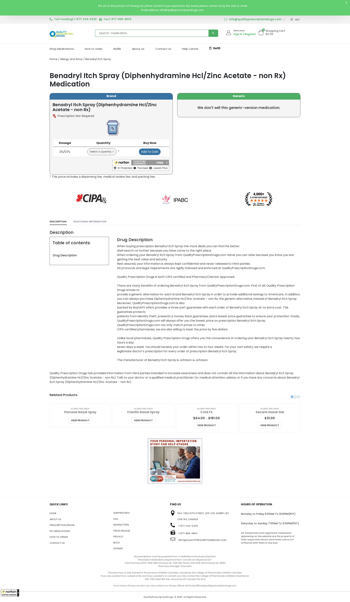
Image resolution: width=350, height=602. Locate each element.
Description (58, 221)
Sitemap (118, 548)
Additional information (89, 221)
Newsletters (121, 524)
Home (53, 59)
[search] (213, 33)
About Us (138, 49)
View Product (80, 420)
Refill (216, 48)
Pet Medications (60, 531)
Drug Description (65, 255)
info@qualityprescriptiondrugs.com (255, 19)
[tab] (58, 222)
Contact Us (163, 49)
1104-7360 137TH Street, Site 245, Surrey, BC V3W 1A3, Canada (203, 516)
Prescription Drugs (62, 525)
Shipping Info (121, 513)
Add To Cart (149, 152)
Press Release (121, 530)
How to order (93, 49)
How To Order (59, 537)
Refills (117, 49)
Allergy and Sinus (71, 59)
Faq (115, 519)
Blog (116, 542)
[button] (10, 593)
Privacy (118, 536)
